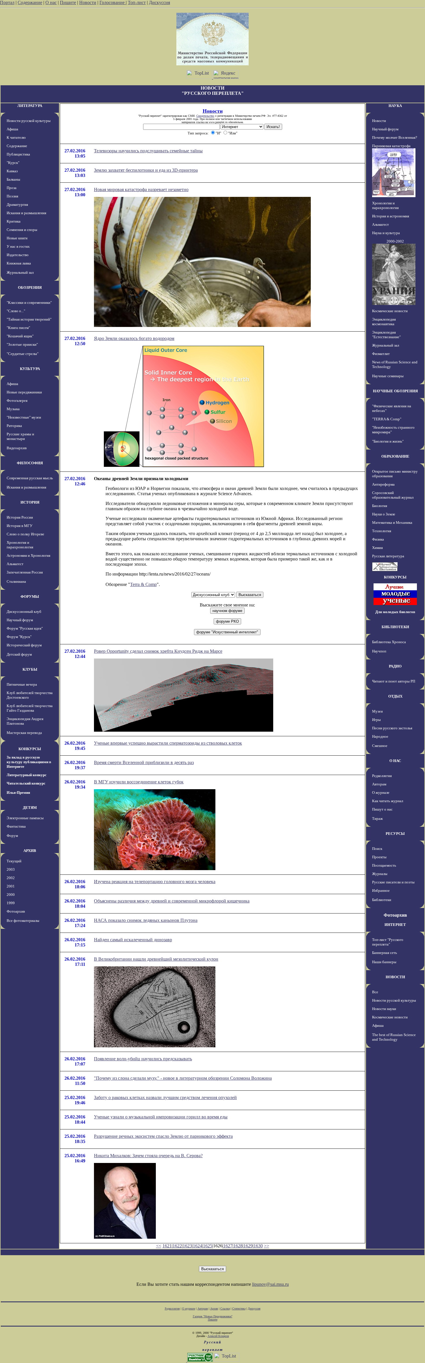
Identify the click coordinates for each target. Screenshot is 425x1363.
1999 (11, 903)
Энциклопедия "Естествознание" (386, 334)
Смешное (379, 746)
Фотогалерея (17, 400)
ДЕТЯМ (30, 807)
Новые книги (17, 238)
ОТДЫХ (395, 696)
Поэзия (12, 196)
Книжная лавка (19, 263)
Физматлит (381, 354)
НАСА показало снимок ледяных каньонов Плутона (145, 920)
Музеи (377, 711)
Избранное (381, 890)
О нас (51, 2)
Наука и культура (386, 233)
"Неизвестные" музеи (24, 417)
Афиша (12, 129)
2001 (11, 886)
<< (158, 1245)
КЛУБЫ (30, 669)
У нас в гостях (18, 246)
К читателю (16, 137)
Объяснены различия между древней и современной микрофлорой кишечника (172, 900)
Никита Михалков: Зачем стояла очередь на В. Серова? (148, 1155)
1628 (238, 1245)
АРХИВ (29, 850)
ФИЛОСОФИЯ (30, 463)
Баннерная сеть (384, 952)
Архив (214, 1308)
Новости (87, 2)
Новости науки (384, 1009)
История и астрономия (390, 216)
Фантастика (16, 826)
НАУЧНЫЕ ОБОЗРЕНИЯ (395, 391)
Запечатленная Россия (25, 572)
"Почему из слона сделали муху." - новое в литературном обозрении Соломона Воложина (183, 1078)
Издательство (18, 255)
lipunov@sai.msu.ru (270, 1284)
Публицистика (18, 154)
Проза (11, 188)
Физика (378, 539)
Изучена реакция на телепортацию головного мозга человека (154, 881)
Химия (377, 547)
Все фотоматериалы (23, 920)
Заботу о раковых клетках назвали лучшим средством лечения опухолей (165, 1097)
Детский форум (19, 654)
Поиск (377, 848)
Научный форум (20, 620)
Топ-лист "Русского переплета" (387, 941)
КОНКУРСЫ (30, 749)
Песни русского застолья (392, 728)
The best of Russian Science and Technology (394, 1037)
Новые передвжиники (24, 392)
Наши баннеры (384, 962)
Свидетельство (205, 115)
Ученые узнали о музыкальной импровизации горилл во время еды (161, 1116)
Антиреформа (383, 484)
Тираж (377, 818)
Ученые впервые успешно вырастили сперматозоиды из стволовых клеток (168, 743)
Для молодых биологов (395, 612)
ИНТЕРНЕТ (395, 924)
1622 (177, 1245)
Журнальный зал (20, 272)
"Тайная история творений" (29, 319)
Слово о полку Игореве (25, 534)
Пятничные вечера (22, 684)
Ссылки (225, 1308)
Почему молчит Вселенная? (394, 137)
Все (375, 992)
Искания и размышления (26, 213)
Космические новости (390, 311)
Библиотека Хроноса (389, 642)
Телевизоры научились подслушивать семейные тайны (148, 150)
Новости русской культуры (29, 121)
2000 (11, 894)
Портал (7, 2)
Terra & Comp (143, 584)
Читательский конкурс (26, 783)
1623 (187, 1245)
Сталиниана (16, 581)
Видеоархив (17, 448)
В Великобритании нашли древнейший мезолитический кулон (156, 959)
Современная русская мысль (30, 478)
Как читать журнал (387, 801)
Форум (12, 835)
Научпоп (379, 651)
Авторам (379, 784)
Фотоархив (16, 911)
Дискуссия (159, 2)
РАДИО (395, 666)
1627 (227, 1245)
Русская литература (388, 556)
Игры (376, 719)
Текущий (14, 861)
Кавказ (12, 171)
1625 (207, 1245)
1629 (248, 1245)
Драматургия (17, 204)
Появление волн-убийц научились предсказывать (143, 1058)
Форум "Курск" (19, 637)
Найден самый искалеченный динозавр (133, 939)
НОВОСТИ (395, 977)
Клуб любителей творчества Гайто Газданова (30, 708)
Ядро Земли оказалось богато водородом (134, 338)
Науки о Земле (383, 514)
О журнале (380, 792)
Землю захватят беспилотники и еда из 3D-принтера (146, 170)
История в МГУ (19, 526)
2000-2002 (395, 241)
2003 (11, 869)
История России (20, 517)
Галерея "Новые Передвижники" (212, 1316)
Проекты (379, 857)
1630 (258, 1245)
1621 (167, 1245)
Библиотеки (381, 900)
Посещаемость (384, 865)
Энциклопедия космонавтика (384, 321)
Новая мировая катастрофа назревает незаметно (141, 189)
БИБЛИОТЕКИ (395, 627)
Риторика (14, 425)
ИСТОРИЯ (30, 502)
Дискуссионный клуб (24, 611)
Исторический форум (24, 645)
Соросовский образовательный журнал (392, 495)
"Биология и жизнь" (388, 441)
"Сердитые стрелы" (22, 354)
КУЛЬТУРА (30, 369)
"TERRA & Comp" (386, 419)
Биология (379, 506)
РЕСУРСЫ (395, 833)
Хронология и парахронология (20, 544)
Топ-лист (137, 2)
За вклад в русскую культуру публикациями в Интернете (29, 762)
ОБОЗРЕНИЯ (30, 287)
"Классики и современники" (29, 302)
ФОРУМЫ (30, 596)
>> (266, 1245)
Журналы (379, 874)
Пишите (68, 2)
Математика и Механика (392, 522)
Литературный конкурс (27, 775)
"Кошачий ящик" (20, 336)
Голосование (112, 2)
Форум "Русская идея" (25, 628)
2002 (11, 878)
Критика (14, 221)
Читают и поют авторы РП (393, 681)
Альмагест (15, 564)
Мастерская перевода (24, 732)
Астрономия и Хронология (28, 555)
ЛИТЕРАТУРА (29, 105)
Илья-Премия (18, 792)
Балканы (13, 179)
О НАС (395, 761)
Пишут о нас (382, 809)
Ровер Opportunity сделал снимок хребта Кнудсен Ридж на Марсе (158, 651)
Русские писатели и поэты (393, 882)
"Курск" (13, 162)
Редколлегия (382, 776)
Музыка (13, 409)
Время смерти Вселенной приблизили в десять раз (144, 762)
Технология (381, 531)
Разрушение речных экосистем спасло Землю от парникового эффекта (163, 1136)
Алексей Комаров (218, 1336)
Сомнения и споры (22, 230)
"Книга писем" (18, 328)
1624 (197, 1245)
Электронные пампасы (25, 818)
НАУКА (395, 105)
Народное (380, 736)
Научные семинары (388, 376)
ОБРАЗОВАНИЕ (395, 456)
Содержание (30, 2)
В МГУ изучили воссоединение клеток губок (139, 781)
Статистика (238, 1308)
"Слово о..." (16, 311)
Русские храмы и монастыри (20, 436)
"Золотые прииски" (22, 344)
